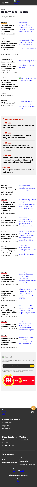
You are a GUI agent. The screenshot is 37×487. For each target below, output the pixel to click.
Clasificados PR (8, 446)
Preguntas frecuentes (9, 462)
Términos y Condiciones (23, 460)
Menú (7, 2)
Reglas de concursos (26, 457)
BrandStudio (24, 440)
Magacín (5, 425)
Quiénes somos (7, 459)
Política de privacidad (27, 370)
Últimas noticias (12, 119)
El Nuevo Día (7, 423)
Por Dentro (6, 428)
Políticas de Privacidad (27, 464)
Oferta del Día (7, 440)
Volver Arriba (32, 412)
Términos (19, 370)
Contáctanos (6, 457)
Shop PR (5, 443)
